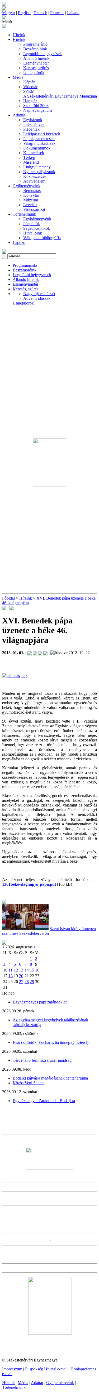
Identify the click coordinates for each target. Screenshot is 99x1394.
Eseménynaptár (36, 63)
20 (21, 976)
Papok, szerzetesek (39, 138)
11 (10, 970)
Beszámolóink (35, 49)
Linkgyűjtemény (37, 167)
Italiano (73, 12)
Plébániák (31, 129)
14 (27, 970)
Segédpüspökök (36, 228)
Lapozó (19, 242)
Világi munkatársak (39, 143)
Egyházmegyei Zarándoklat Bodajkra (44, 1100)
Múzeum (30, 200)
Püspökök (31, 223)
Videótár (30, 86)
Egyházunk (32, 119)
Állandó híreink (36, 58)
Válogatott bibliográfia (42, 238)
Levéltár (30, 204)
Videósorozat (34, 209)
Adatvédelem (34, 181)
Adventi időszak (36, 298)
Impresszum (12, 1369)
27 (21, 981)
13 (21, 970)
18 (10, 976)
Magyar (8, 12)
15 (32, 970)
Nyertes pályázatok (39, 171)
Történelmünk (24, 214)
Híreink (19, 35)
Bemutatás (32, 190)
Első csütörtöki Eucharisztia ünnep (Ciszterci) (50, 1042)
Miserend (31, 162)
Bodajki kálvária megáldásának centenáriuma (50, 1078)
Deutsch (40, 12)
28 (27, 981)
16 (37, 970)
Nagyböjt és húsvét (39, 293)
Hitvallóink (32, 233)
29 (32, 981)
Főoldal (8, 598)
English (24, 12)
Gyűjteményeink (26, 186)
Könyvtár (31, 195)
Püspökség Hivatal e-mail (46, 1369)
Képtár (29, 82)
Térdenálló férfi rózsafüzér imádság (42, 1060)
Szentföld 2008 (36, 105)
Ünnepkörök (33, 72)
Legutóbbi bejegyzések (42, 53)
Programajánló (35, 44)
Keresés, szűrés (36, 68)
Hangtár (30, 101)
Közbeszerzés (34, 176)
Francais (57, 12)
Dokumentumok (36, 148)
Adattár (19, 115)
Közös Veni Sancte (28, 1083)
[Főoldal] (4, 9)
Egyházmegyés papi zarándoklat (40, 1002)
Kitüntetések (33, 153)
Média (18, 77)
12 (16, 970)
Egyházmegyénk (37, 219)
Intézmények (34, 124)
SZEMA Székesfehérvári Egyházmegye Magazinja (60, 93)
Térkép (29, 157)
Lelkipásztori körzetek (41, 134)
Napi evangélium (37, 110)
